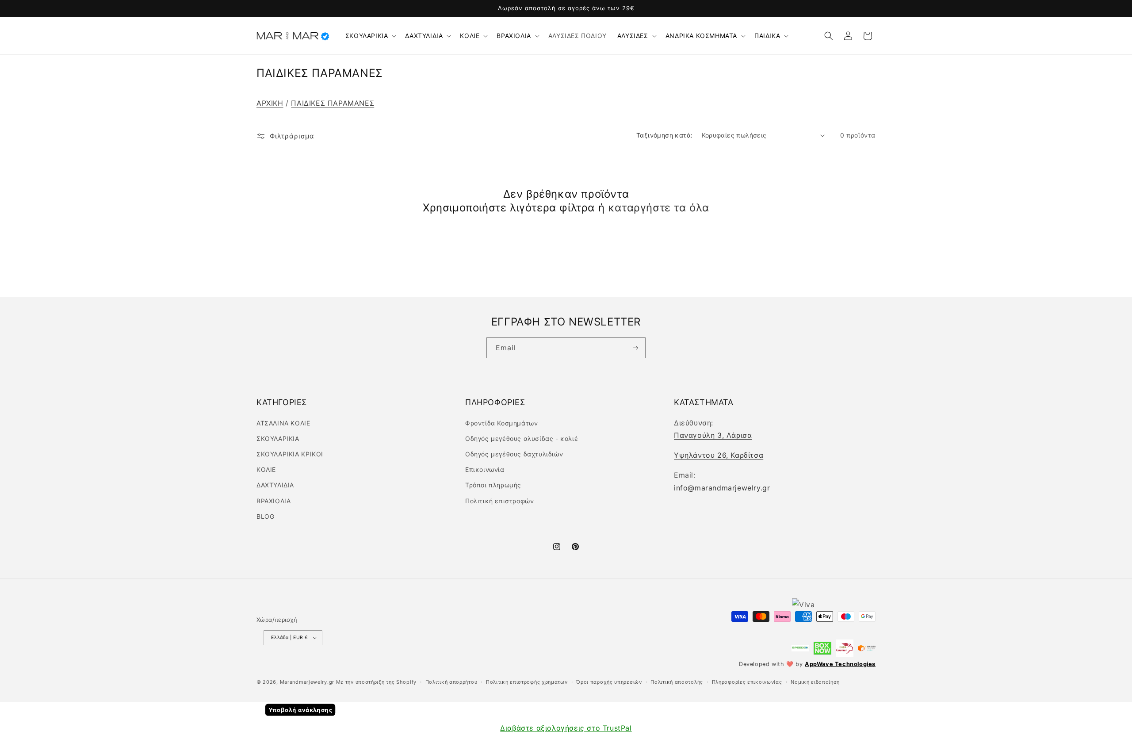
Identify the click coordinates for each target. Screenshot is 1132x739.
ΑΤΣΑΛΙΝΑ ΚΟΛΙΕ (283, 423)
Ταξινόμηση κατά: (664, 135)
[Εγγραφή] (635, 348)
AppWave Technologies (840, 664)
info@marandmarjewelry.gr (722, 487)
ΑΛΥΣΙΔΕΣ (632, 35)
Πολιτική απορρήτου (451, 682)
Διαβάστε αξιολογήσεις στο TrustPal (565, 728)
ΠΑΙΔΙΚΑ (767, 35)
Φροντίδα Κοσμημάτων (501, 423)
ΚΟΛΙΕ (469, 35)
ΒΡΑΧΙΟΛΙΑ (514, 35)
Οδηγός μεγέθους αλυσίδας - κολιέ (521, 438)
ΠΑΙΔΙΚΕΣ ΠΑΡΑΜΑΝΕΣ (332, 103)
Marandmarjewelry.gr (307, 682)
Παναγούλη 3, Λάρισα (713, 435)
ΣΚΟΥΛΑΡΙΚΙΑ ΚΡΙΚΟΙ (289, 454)
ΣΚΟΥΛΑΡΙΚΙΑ (366, 35)
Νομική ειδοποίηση (815, 682)
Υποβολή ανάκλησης (300, 710)
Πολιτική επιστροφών (499, 501)
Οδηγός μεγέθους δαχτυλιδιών (514, 454)
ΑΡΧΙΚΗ (269, 103)
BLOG (265, 516)
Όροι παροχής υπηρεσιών (609, 682)
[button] (370, 36)
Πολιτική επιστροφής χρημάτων (527, 682)
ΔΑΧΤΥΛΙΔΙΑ (424, 35)
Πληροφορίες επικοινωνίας (747, 682)
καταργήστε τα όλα (658, 207)
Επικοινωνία (485, 469)
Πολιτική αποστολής (676, 682)
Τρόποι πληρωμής (493, 485)
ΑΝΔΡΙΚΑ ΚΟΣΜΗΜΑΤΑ (701, 35)
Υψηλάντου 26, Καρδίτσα (718, 455)
